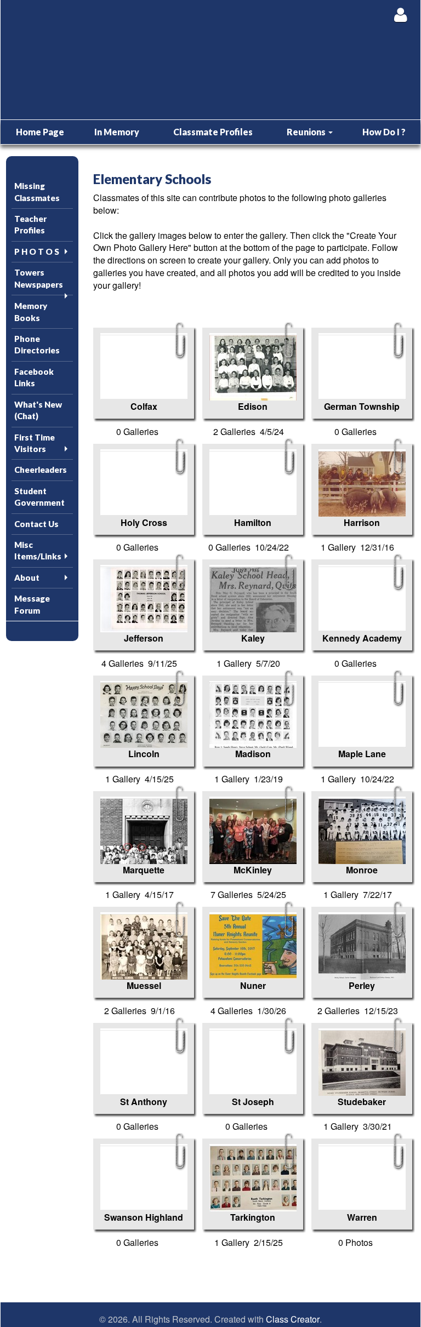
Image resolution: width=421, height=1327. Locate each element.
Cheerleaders (40, 469)
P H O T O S (36, 251)
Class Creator (293, 1319)
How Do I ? (384, 132)
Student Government (39, 496)
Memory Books (30, 311)
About (26, 577)
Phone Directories (37, 344)
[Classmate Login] (400, 14)
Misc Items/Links (37, 550)
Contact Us (36, 524)
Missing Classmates (37, 191)
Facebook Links (34, 377)
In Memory (116, 132)
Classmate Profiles (213, 132)
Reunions (307, 132)
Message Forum (32, 604)
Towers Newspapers (38, 278)
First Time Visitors (34, 443)
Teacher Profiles (30, 224)
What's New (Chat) (38, 410)
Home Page (40, 132)
